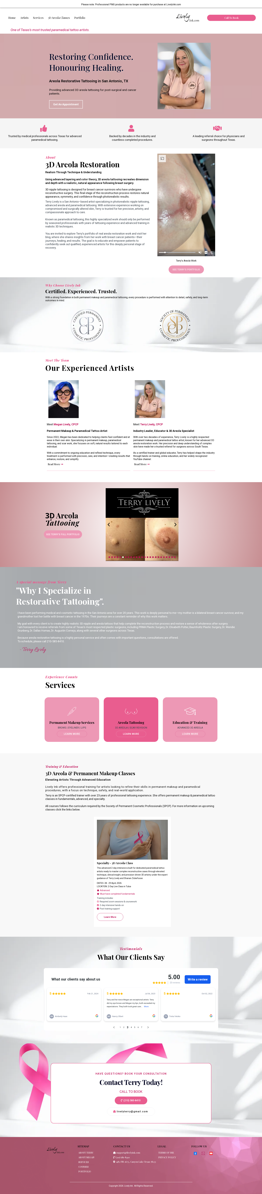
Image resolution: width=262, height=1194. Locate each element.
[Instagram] (203, 1153)
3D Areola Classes (59, 18)
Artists (24, 18)
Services (38, 18)
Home (12, 18)
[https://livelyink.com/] (187, 18)
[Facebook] (195, 1153)
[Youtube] (211, 1153)
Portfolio (79, 18)
